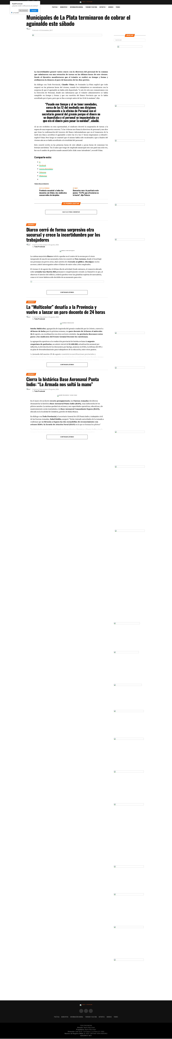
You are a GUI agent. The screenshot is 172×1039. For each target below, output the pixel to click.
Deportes (102, 7)
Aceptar (34, 11)
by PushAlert (16, 12)
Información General (76, 7)
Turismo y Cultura (91, 7)
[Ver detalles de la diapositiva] (130, 106)
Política (54, 7)
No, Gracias (23, 11)
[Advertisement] (130, 87)
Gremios (110, 7)
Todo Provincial (39, 246)
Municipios (63, 7)
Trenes (118, 7)
